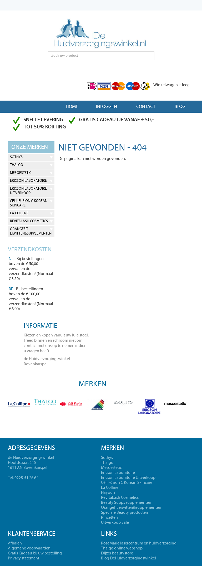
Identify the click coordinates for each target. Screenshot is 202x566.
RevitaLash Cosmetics (29, 221)
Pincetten (109, 517)
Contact (145, 106)
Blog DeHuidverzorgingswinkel (128, 558)
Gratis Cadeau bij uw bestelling (35, 553)
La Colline (19, 213)
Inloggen (106, 106)
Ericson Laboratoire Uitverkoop (28, 190)
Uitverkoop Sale (115, 522)
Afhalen (15, 543)
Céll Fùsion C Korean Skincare (28, 203)
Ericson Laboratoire (28, 181)
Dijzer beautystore (117, 553)
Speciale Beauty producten (124, 512)
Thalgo (16, 165)
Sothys (16, 157)
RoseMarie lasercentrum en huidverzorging (138, 543)
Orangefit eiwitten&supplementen (31, 231)
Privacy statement (23, 558)
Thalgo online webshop (122, 548)
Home (72, 106)
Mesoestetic (20, 173)
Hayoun (108, 492)
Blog (180, 106)
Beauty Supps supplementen (126, 502)
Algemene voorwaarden (29, 548)
